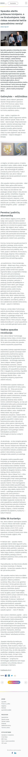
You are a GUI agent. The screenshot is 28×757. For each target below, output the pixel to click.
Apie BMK (3, 701)
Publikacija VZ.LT (6, 670)
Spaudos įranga (5, 719)
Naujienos (3, 705)
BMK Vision (4, 739)
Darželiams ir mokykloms (7, 735)
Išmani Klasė (4, 737)
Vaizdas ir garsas (5, 721)
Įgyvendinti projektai (6, 710)
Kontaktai (13, 3)
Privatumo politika (5, 703)
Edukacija (3, 723)
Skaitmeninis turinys (6, 725)
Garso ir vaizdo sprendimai (7, 741)
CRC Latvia (4, 743)
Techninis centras (5, 727)
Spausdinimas (4, 717)
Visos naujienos (14, 682)
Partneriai (3, 707)
